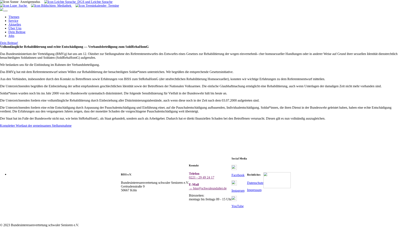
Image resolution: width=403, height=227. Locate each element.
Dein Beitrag (16, 32)
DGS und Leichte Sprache (94, 2)
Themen (13, 17)
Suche (22, 5)
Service (13, 20)
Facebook (238, 175)
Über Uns (14, 28)
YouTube (238, 206)
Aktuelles (14, 24)
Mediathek (64, 5)
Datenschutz (255, 183)
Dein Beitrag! (9, 43)
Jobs (11, 36)
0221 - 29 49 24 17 (201, 177)
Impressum (254, 190)
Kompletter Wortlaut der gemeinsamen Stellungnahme (36, 125)
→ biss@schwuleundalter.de (208, 188)
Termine (112, 5)
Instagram (238, 190)
